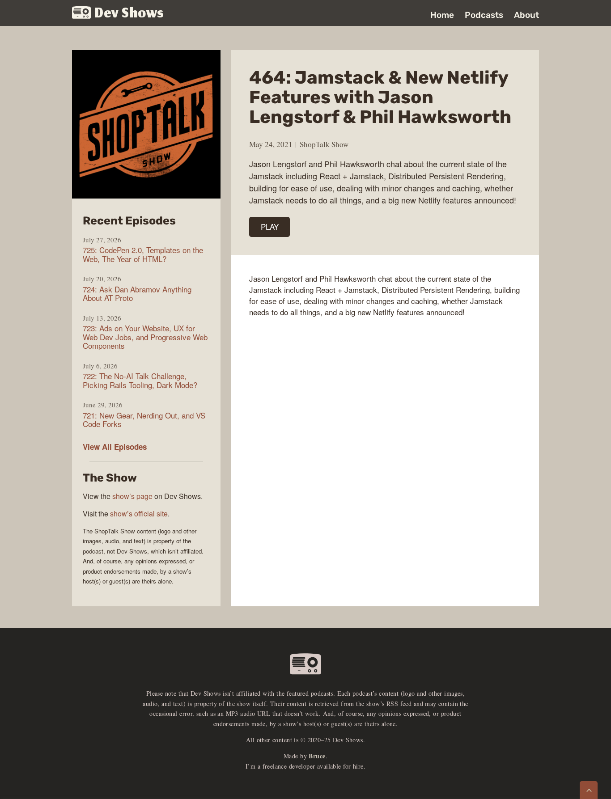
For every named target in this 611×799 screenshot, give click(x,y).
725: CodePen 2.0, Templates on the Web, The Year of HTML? (143, 254)
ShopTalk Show (324, 144)
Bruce (317, 756)
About (526, 15)
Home (442, 15)
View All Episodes (115, 446)
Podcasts (484, 15)
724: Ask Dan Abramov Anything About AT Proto (137, 293)
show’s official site (139, 513)
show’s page (132, 496)
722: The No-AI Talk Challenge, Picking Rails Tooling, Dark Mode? (140, 380)
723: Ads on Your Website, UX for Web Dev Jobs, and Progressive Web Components (145, 337)
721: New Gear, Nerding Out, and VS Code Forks (144, 419)
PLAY (270, 226)
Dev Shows (129, 13)
